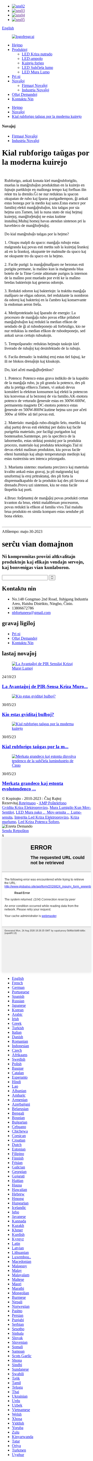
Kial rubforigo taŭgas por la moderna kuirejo (47, 116)
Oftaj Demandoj (24, 94)
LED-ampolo (32, 58)
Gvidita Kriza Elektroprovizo (25, 807)
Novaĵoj (18, 81)
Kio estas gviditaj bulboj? (28, 714)
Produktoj (19, 49)
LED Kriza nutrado (37, 54)
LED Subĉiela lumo (37, 67)
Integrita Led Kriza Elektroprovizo (41, 817)
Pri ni (16, 76)
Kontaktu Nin (22, 99)
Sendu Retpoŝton (15, 831)
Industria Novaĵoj (35, 90)
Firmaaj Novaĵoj (34, 85)
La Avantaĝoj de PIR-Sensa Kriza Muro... (45, 686)
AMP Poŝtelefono (52, 803)
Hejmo (17, 45)
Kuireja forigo (33, 63)
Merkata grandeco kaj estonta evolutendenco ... (32, 786)
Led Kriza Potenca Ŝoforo (38, 822)
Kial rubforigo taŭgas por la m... (35, 746)
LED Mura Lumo (36, 72)
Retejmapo (27, 803)
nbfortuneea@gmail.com (31, 612)
